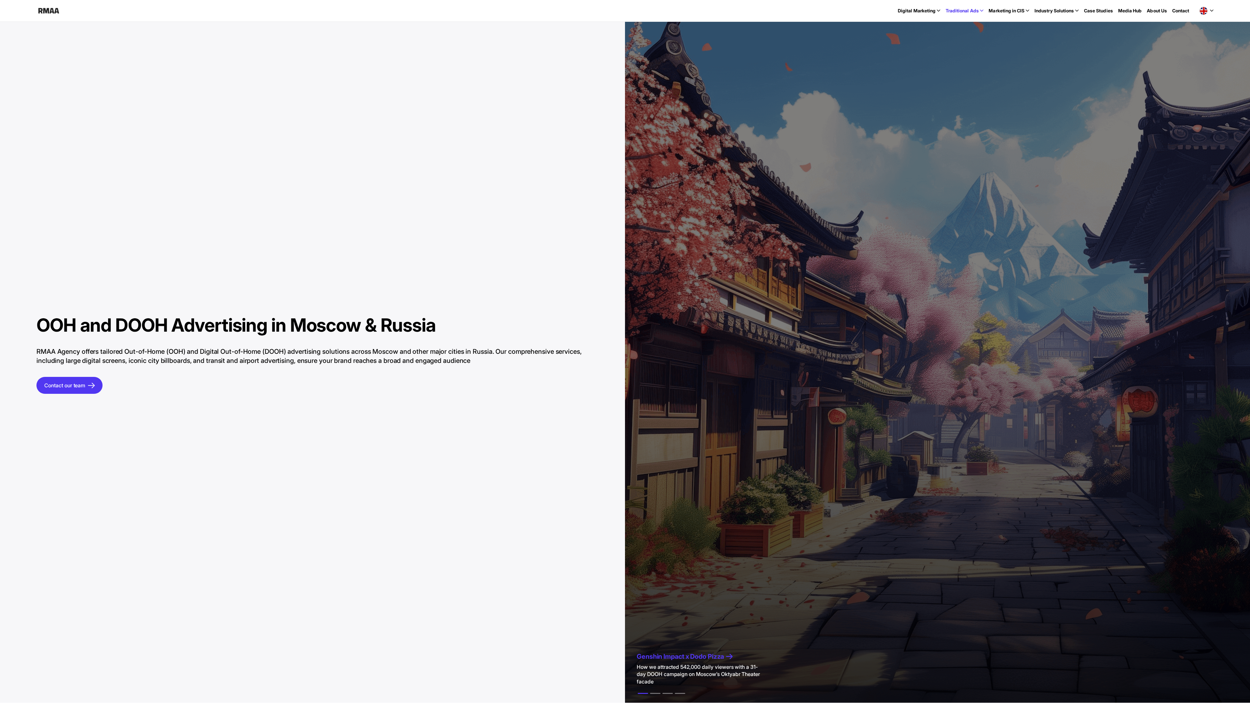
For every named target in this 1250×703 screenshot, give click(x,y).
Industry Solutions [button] (1054, 10)
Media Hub (1130, 10)
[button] (1207, 11)
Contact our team (64, 385)
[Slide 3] (680, 693)
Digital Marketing (917, 10)
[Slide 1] (655, 693)
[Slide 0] (643, 693)
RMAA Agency (48, 10)
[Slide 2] (667, 693)
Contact (1180, 10)
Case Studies (1098, 10)
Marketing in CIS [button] (1006, 10)
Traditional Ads (962, 10)
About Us (1157, 10)
